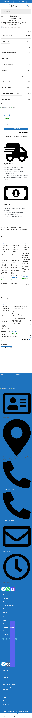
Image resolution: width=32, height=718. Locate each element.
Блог (4, 674)
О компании (6, 595)
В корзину (16, 128)
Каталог (5, 670)
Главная (3, 15)
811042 (28, 41)
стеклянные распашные (24, 58)
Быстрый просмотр (4, 257)
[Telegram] (3, 589)
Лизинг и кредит (8, 609)
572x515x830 (28, 93)
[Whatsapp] (8, 589)
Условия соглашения (9, 684)
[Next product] (6, 20)
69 (29, 70)
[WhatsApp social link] (28, 1)
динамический (26, 76)
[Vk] (8, 664)
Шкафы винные (6, 16)
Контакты (6, 612)
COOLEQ (27, 35)
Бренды (5, 677)
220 (29, 81)
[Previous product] (2, 20)
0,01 (28, 87)
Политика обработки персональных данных (14, 688)
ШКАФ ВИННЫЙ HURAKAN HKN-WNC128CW (16, 270)
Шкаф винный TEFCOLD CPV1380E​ (18, 321)
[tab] (4, 228)
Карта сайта (7, 681)
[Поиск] (3, 11)
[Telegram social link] (30, 1)
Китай (28, 52)
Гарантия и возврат (9, 605)
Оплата (5, 598)
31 (29, 99)
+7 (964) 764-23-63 (20, 1)
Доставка (6, 602)
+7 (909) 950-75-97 (7, 1)
